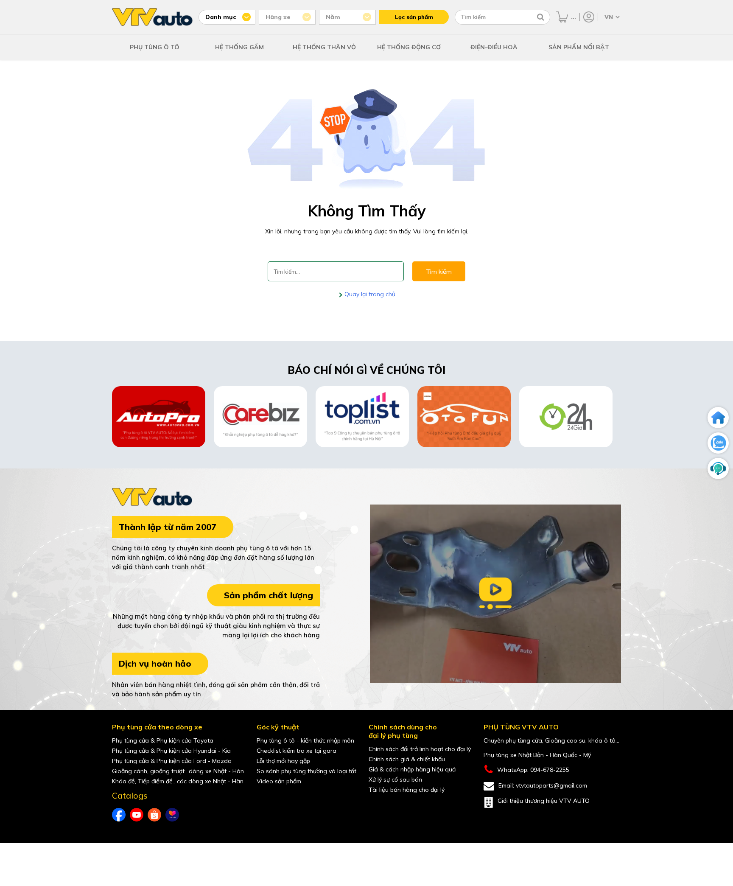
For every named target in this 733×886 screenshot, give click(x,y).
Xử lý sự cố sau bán (395, 779)
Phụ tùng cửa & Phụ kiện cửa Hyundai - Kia (171, 750)
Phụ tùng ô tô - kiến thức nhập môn (305, 740)
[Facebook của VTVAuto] (119, 815)
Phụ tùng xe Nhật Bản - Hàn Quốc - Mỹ (537, 755)
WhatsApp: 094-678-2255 (533, 770)
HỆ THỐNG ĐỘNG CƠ (409, 47)
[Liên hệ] (718, 468)
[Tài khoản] (588, 16)
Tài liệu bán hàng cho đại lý (407, 789)
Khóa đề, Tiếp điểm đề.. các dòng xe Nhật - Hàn (177, 781)
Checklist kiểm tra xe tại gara (296, 750)
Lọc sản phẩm (414, 17)
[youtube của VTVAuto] (136, 815)
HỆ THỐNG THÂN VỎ (324, 47)
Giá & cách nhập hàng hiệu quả (412, 769)
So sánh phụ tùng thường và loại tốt (306, 771)
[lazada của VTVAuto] (172, 815)
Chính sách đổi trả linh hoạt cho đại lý (420, 749)
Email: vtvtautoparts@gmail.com (542, 785)
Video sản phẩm (279, 781)
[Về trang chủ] (718, 417)
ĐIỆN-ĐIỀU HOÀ (494, 47)
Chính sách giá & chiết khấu (407, 759)
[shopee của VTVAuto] (154, 815)
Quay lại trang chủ (369, 294)
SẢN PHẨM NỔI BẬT (578, 47)
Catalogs (130, 796)
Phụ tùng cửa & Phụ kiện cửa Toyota (162, 740)
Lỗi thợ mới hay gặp (283, 761)
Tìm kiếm (439, 271)
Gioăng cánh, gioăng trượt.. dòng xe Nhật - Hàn (178, 771)
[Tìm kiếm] (541, 17)
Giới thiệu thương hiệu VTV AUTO (544, 801)
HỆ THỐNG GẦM (239, 47)
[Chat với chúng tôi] (718, 443)
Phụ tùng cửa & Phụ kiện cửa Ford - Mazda (172, 761)
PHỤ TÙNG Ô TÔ (154, 47)
